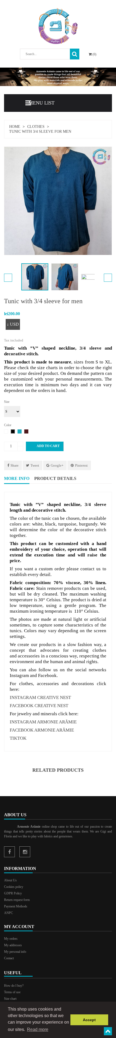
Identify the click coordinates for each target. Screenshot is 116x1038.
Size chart (10, 999)
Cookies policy (13, 887)
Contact (9, 958)
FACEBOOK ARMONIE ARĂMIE (42, 730)
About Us (10, 880)
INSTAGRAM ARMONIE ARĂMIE (43, 721)
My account (19, 926)
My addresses (13, 945)
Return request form (17, 900)
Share (15, 465)
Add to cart (45, 446)
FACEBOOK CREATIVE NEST (39, 705)
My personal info (15, 952)
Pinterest (81, 465)
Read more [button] (37, 1029)
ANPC (8, 913)
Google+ (57, 465)
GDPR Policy (13, 893)
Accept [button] (89, 1020)
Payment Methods (15, 906)
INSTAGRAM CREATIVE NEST (40, 697)
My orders (11, 939)
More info (16, 478)
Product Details (55, 478)
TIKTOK (18, 738)
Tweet (34, 465)
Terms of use (12, 992)
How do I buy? (13, 986)
